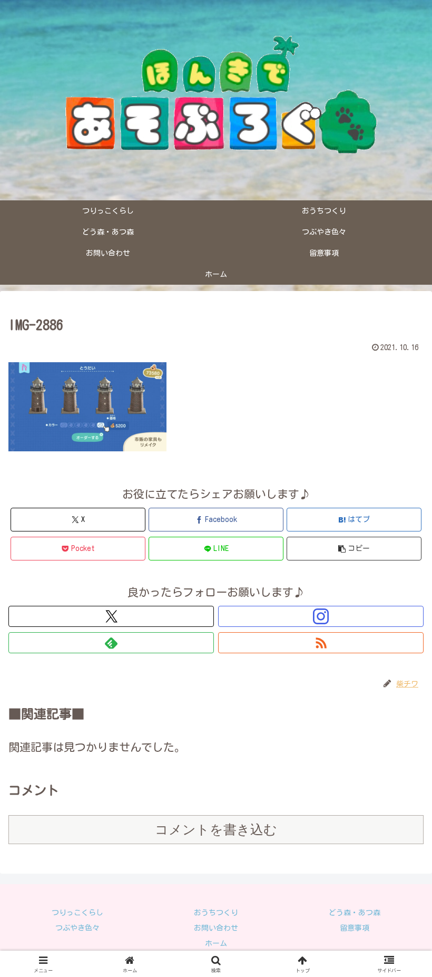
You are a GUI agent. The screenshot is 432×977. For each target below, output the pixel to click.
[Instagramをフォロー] (321, 616)
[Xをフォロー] (111, 616)
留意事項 (354, 928)
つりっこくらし (77, 912)
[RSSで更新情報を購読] (321, 642)
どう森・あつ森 (354, 912)
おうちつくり (216, 912)
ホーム (216, 943)
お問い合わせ (216, 928)
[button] (354, 548)
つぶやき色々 (77, 928)
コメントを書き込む (216, 829)
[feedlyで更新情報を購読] (111, 642)
